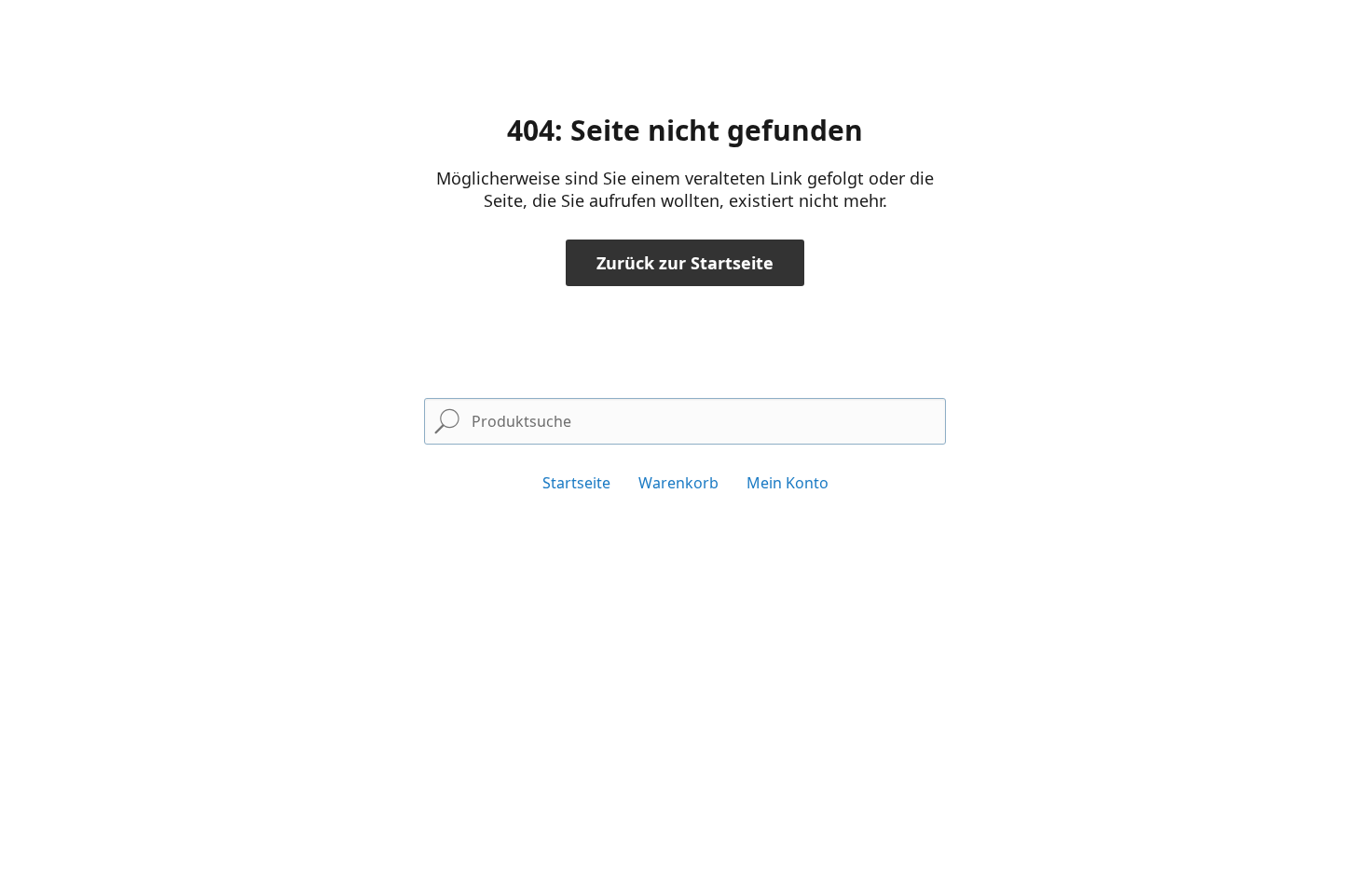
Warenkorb (678, 483)
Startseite (576, 483)
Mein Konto (788, 483)
